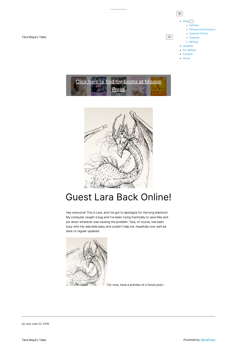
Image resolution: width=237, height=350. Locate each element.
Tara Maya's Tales (34, 37)
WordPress (208, 339)
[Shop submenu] (191, 21)
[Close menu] (179, 13)
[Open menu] (169, 37)
